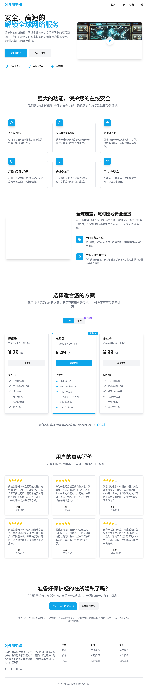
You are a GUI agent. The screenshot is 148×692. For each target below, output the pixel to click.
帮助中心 (95, 650)
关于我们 (124, 650)
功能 (122, 4)
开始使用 (27, 362)
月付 (68, 320)
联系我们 (102, 424)
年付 (81, 320)
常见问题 (95, 655)
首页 (113, 4)
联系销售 (121, 362)
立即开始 (16, 53)
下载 (141, 4)
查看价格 (40, 53)
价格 (132, 4)
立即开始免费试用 (61, 606)
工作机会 (124, 655)
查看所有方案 (89, 606)
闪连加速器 (70, 683)
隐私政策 (124, 660)
